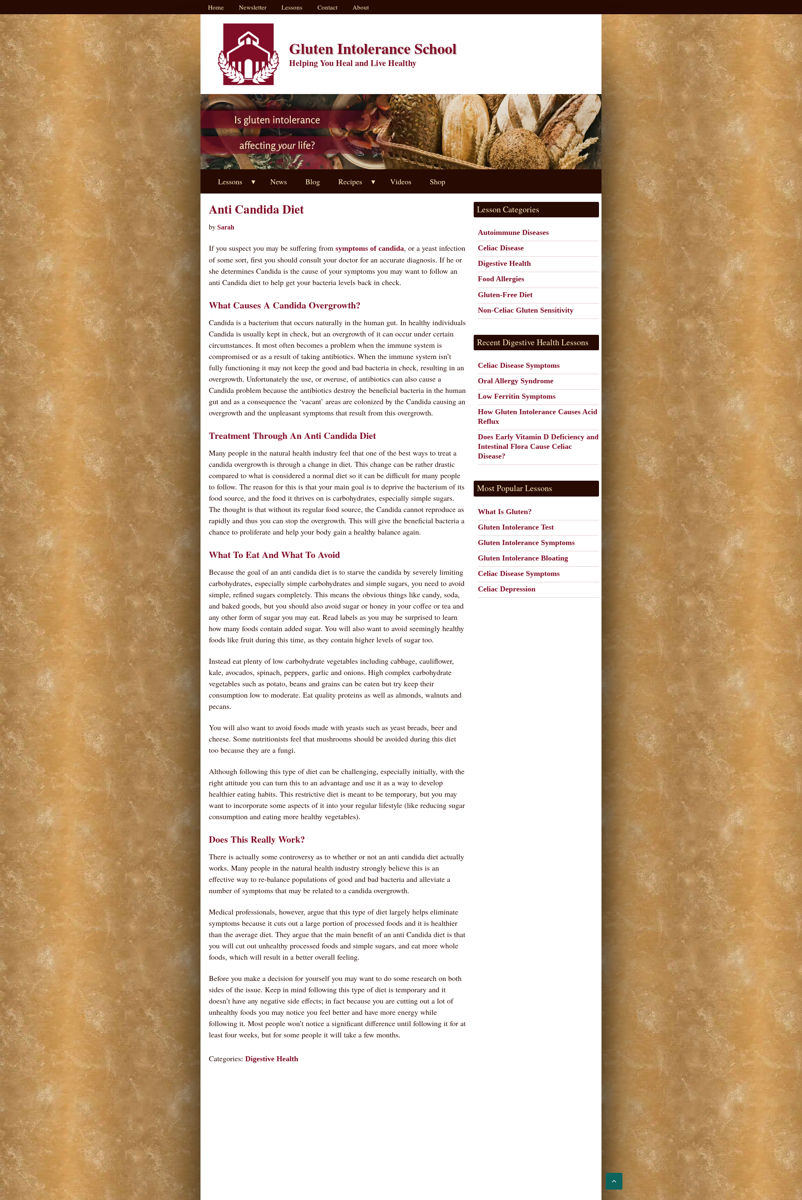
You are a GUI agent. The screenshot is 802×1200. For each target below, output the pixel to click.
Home (216, 7)
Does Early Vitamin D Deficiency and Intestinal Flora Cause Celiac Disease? (538, 446)
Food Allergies (501, 279)
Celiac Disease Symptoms (519, 365)
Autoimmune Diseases (513, 232)
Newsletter (252, 7)
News (278, 181)
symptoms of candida (369, 248)
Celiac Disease (501, 248)
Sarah (225, 227)
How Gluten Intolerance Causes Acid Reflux (537, 416)
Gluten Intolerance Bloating (523, 558)
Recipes (350, 181)
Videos (400, 181)
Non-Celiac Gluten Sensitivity (526, 310)
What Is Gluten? (505, 511)
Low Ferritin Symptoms (517, 396)
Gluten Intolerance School (373, 48)
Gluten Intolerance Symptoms (526, 542)
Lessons (292, 7)
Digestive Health (271, 1059)
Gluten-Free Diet (505, 294)
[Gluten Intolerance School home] (248, 54)
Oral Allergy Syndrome (515, 381)
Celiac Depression (507, 589)
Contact (327, 7)
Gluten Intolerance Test (516, 527)
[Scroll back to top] (614, 1181)
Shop (437, 181)
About (361, 7)
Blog (312, 181)
